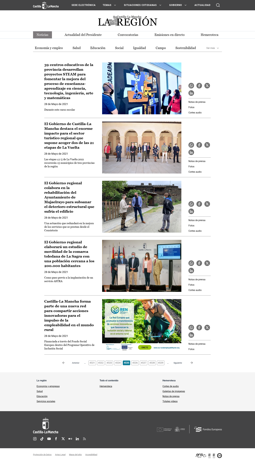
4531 (92, 362)
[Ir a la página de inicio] (46, 5)
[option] (49, 48)
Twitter (63, 439)
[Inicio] (73, 425)
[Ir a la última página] (189, 363)
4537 (143, 362)
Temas (107, 5)
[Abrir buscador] (218, 5)
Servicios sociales (46, 401)
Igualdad (139, 48)
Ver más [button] (210, 48)
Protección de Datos (42, 454)
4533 (109, 362)
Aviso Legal (60, 454)
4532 (100, 362)
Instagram (34, 439)
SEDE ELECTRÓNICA (84, 5)
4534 (118, 362)
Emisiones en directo (170, 35)
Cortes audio (195, 112)
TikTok (41, 439)
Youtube (49, 439)
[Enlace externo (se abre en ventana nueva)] (208, 455)
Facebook (56, 439)
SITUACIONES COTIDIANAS (140, 5)
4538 (152, 362)
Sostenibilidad (185, 48)
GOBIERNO (175, 5)
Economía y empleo (49, 48)
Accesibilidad (91, 454)
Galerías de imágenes (173, 391)
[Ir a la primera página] (66, 363)
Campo (161, 48)
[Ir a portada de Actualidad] (127, 21)
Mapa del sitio (75, 454)
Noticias (42, 35)
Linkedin (77, 439)
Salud (77, 48)
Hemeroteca (209, 35)
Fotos (191, 107)
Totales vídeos (170, 401)
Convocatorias (128, 35)
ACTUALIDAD (202, 5)
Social (119, 48)
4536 (135, 362)
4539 (160, 362)
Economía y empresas (48, 386)
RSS (84, 439)
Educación (97, 48)
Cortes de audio (170, 386)
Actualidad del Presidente (83, 35)
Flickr (70, 439)
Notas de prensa (196, 102)
